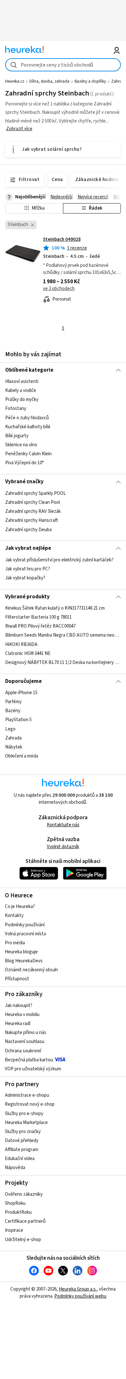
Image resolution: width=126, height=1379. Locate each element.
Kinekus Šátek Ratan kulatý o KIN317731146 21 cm (55, 608)
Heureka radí (17, 1023)
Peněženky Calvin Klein (28, 453)
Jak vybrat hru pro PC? (27, 569)
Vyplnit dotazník (63, 846)
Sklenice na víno (21, 444)
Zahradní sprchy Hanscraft (31, 520)
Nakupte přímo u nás (25, 1032)
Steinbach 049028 (62, 239)
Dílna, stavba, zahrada (49, 81)
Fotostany (15, 408)
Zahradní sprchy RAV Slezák (33, 511)
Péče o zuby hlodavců (27, 417)
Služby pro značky (23, 1131)
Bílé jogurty (16, 435)
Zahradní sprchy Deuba (28, 529)
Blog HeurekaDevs (24, 960)
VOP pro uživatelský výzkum (33, 1069)
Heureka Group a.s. (78, 1289)
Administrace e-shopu (27, 1095)
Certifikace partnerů (25, 1221)
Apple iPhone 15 (21, 692)
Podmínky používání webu (80, 1296)
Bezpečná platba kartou (29, 1060)
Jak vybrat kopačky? (25, 578)
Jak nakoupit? (18, 1005)
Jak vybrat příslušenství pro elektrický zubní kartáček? (59, 560)
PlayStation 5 (18, 720)
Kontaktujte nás (63, 824)
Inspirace (14, 1230)
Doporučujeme (23, 681)
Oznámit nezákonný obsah (31, 969)
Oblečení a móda (21, 756)
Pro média (15, 942)
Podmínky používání (25, 924)
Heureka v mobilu (22, 1014)
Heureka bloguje (21, 951)
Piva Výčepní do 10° (24, 462)
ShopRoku (15, 1203)
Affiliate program (21, 1149)
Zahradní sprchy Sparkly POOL (35, 493)
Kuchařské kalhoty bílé (27, 426)
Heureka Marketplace (26, 1122)
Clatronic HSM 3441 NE (27, 653)
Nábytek (13, 747)
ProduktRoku (18, 1212)
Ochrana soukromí (23, 1051)
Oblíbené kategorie (29, 370)
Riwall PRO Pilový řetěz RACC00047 (40, 626)
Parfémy (13, 701)
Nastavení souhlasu (24, 1041)
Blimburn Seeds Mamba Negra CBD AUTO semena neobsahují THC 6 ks (63, 635)
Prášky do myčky (21, 399)
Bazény (12, 710)
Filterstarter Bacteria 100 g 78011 (38, 617)
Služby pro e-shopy (24, 1113)
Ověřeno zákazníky (24, 1194)
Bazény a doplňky (90, 81)
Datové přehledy (21, 1140)
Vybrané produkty (27, 597)
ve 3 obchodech (59, 288)
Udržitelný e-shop (23, 1239)
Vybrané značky (24, 481)
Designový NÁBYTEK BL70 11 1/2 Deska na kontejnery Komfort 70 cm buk (63, 662)
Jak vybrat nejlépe (28, 548)
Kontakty (14, 915)
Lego (10, 729)
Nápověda (15, 1167)
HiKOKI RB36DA (21, 644)
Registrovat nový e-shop (30, 1104)
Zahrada (13, 738)
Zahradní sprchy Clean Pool (32, 502)
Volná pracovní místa (25, 933)
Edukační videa (20, 1158)
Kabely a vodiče (20, 390)
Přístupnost (17, 978)
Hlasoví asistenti (21, 381)
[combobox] (63, 64)
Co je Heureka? (20, 906)
